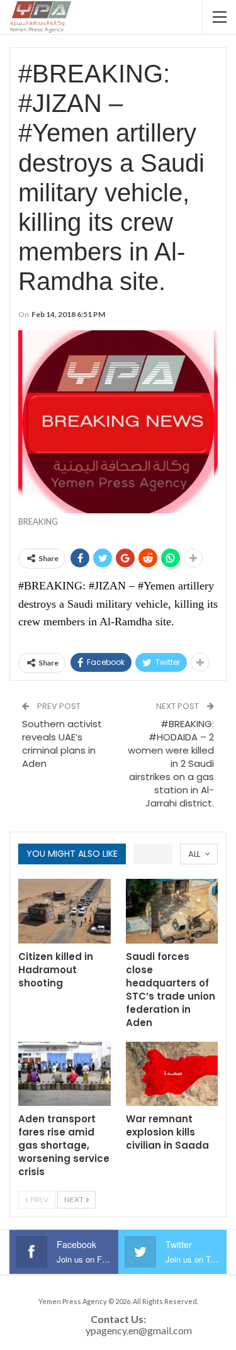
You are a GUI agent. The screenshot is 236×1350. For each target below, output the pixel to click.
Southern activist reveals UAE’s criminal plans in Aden (62, 743)
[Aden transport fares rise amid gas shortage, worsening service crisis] (64, 1074)
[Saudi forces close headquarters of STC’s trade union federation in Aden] (172, 911)
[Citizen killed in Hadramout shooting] (64, 911)
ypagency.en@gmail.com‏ (139, 1330)
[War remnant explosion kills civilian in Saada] (172, 1074)
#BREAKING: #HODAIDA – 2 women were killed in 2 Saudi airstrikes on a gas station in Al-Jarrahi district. (171, 763)
